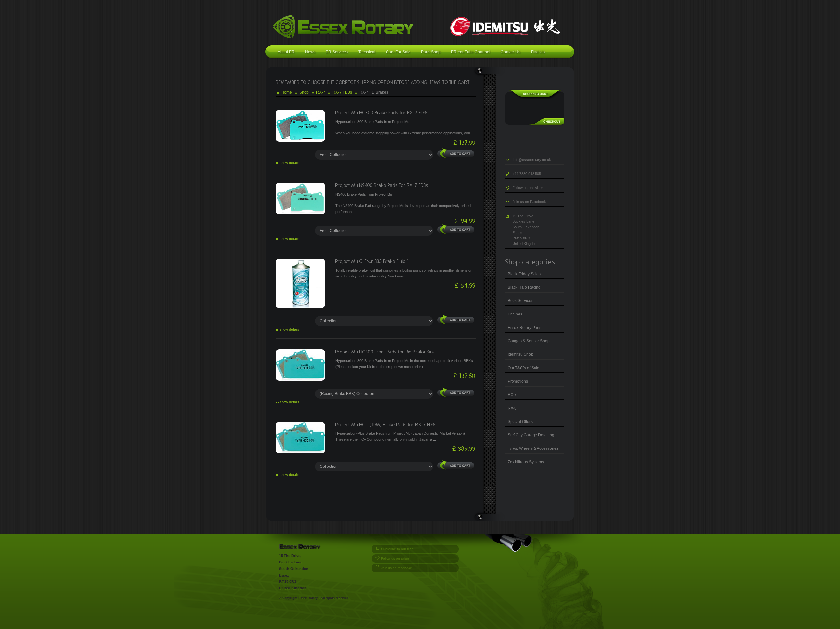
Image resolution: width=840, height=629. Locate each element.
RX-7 (320, 92)
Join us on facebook (396, 568)
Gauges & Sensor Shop (529, 341)
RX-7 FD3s (342, 92)
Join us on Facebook (529, 202)
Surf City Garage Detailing (531, 435)
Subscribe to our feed (397, 549)
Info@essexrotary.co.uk (532, 160)
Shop (304, 92)
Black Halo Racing (524, 287)
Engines (515, 314)
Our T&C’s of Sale (523, 368)
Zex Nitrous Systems (526, 462)
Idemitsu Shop (520, 354)
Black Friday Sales (524, 274)
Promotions (518, 381)
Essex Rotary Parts (524, 327)
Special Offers (520, 421)
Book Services (520, 300)
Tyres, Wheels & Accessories (533, 448)
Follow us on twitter (528, 188)
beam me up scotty (322, 546)
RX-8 (512, 408)
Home (286, 92)
